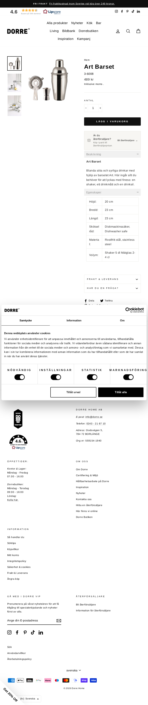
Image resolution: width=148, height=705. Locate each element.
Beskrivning (93, 154)
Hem (87, 60)
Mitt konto (13, 555)
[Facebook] (17, 632)
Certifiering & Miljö (87, 475)
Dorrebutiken (88, 31)
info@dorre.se (94, 417)
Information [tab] (74, 320)
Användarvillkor (16, 653)
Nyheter (77, 23)
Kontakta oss (84, 499)
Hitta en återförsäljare (89, 505)
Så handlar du (15, 537)
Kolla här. (13, 500)
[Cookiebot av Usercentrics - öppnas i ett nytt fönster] (128, 310)
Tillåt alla (121, 392)
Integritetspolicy (16, 561)
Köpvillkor (13, 549)
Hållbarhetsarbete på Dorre (92, 481)
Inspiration (65, 39)
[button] (34, 12)
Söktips (11, 543)
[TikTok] (33, 632)
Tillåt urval (73, 392)
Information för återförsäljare (93, 610)
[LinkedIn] (41, 632)
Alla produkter (57, 23)
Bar (98, 23)
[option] (74, 4)
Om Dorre (82, 469)
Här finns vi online (87, 511)
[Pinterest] (25, 632)
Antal (89, 100)
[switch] (56, 377)
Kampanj (83, 39)
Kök (89, 23)
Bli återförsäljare (86, 604)
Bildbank (68, 31)
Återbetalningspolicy (19, 659)
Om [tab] (122, 320)
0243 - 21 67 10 (96, 423)
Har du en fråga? (103, 288)
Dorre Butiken (84, 517)
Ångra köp (13, 579)
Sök (9, 647)
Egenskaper (93, 192)
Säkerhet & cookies (19, 567)
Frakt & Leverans (103, 279)
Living (54, 31)
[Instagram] (9, 632)
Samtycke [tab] (25, 320)
